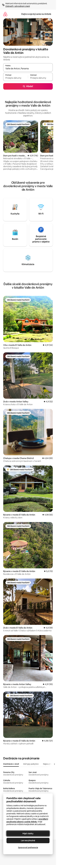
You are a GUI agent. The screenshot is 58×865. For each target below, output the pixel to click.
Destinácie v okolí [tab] (11, 764)
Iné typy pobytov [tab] (31, 764)
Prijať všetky (28, 833)
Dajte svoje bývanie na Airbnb (36, 14)
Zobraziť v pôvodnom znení (17, 6)
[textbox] (15, 78)
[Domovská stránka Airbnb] (5, 14)
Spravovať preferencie (28, 847)
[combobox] (28, 68)
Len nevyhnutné (28, 840)
